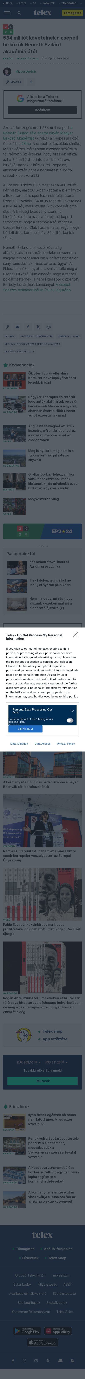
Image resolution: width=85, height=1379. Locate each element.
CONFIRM (25, 729)
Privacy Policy (66, 743)
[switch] (70, 720)
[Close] (77, 636)
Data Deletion (19, 743)
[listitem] (40, 711)
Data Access (42, 743)
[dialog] (42, 689)
